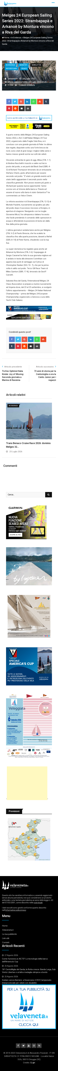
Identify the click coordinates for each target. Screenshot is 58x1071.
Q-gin (32, 1062)
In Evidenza (16, 38)
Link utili (5, 938)
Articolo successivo (45, 366)
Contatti (5, 942)
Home (6, 38)
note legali (38, 903)
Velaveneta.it (7, 930)
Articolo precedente (13, 366)
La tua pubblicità (9, 934)
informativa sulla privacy (15, 910)
